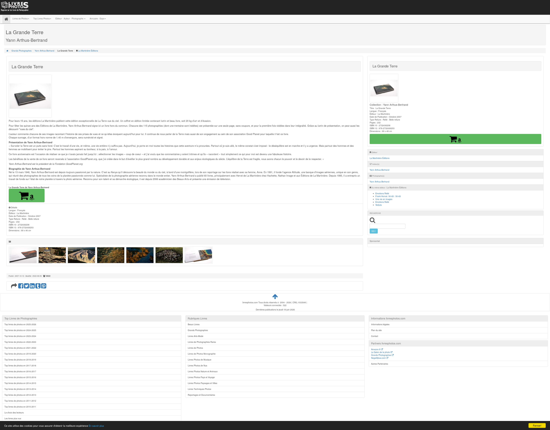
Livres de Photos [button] (20, 18)
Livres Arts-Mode (195, 336)
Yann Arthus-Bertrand (44, 50)
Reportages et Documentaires (201, 394)
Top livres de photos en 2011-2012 (20, 400)
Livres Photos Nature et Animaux (203, 371)
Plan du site (376, 330)
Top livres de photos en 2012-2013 (20, 394)
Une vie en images (383, 199)
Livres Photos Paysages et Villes (202, 383)
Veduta (378, 204)
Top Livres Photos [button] (41, 18)
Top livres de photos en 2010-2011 (20, 406)
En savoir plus (96, 425)
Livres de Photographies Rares (202, 342)
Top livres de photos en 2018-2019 (20, 359)
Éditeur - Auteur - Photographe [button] (69, 18)
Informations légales (380, 324)
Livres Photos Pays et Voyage (201, 377)
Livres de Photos (195, 347)
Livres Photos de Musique (199, 359)
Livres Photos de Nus (197, 365)
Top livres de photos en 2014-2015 (20, 383)
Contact (374, 336)
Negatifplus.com (378, 357)
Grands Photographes (21, 50)
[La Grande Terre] (23, 254)
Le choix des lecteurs (14, 412)
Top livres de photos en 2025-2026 (20, 324)
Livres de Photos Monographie (202, 353)
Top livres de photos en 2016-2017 (20, 371)
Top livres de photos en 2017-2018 (20, 365)
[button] (27, 195)
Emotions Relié (382, 193)
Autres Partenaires (379, 363)
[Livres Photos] (14, 7)
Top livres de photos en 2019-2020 (20, 353)
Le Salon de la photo (380, 352)
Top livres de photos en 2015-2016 (20, 377)
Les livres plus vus (12, 418)
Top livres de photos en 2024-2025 (20, 330)
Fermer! (537, 425)
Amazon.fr (376, 349)
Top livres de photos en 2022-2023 (20, 342)
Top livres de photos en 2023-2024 (20, 336)
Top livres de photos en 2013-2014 (20, 389)
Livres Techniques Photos (199, 389)
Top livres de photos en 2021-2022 (20, 347)
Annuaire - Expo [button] (97, 18)
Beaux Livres (194, 324)
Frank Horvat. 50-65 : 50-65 (388, 196)
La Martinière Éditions (88, 50)
